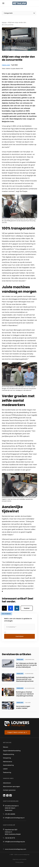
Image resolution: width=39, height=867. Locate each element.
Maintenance (7, 761)
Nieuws (5, 747)
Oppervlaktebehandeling (12, 750)
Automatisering (8, 765)
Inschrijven (19, 636)
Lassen (5, 769)
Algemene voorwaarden (19, 859)
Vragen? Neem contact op (16, 732)
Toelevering (7, 772)
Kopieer (27, 608)
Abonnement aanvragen (11, 786)
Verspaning (7, 758)
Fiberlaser (6, 65)
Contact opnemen (9, 790)
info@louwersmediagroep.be (15, 841)
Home (4, 22)
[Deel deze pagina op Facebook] (10, 608)
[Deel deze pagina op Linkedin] (16, 608)
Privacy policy (19, 862)
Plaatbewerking (8, 754)
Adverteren (7, 783)
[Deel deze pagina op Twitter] (4, 608)
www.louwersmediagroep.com (15, 849)
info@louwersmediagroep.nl (14, 818)
